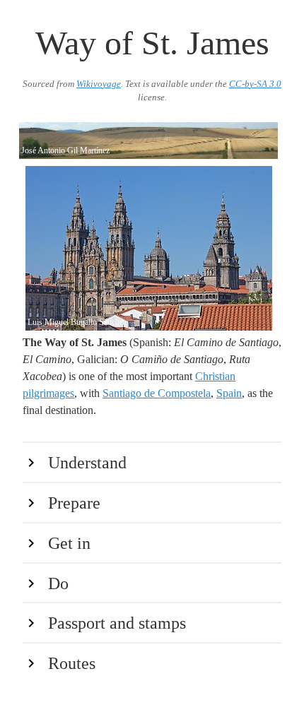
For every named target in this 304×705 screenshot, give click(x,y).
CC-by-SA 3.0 (255, 84)
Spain (229, 393)
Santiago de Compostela (157, 393)
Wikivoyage (98, 84)
